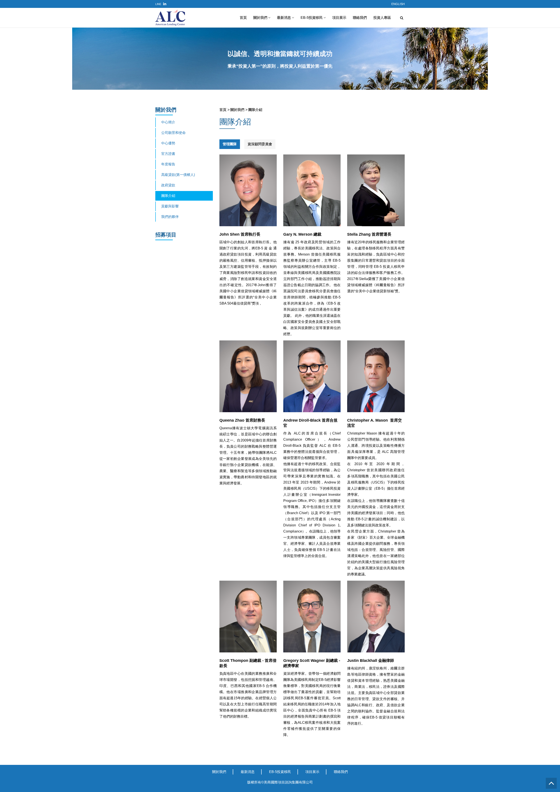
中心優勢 (168, 143)
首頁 (243, 17)
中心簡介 (168, 122)
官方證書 (168, 154)
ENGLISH (398, 4)
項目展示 (339, 17)
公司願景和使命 (173, 133)
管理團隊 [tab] (230, 144)
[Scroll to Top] (551, 783)
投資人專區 (382, 17)
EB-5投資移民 (312, 17)
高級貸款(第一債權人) (178, 175)
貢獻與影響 (170, 206)
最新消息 (284, 17)
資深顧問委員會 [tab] (260, 144)
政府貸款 (168, 185)
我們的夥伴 (170, 217)
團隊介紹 (168, 196)
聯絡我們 (360, 17)
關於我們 (260, 17)
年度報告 (168, 164)
